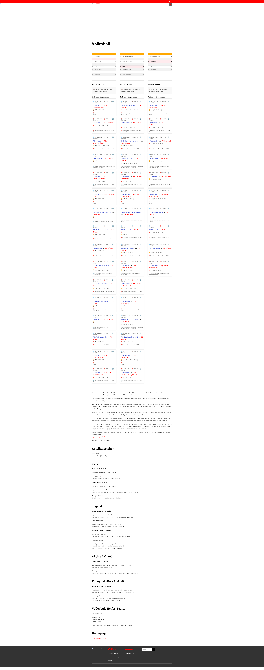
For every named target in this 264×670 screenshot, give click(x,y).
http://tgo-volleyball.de (99, 638)
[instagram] (169, 1)
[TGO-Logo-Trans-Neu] (96, 648)
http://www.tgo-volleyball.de (100, 437)
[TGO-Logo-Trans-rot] (96, 3)
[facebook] (166, 1)
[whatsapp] (171, 1)
